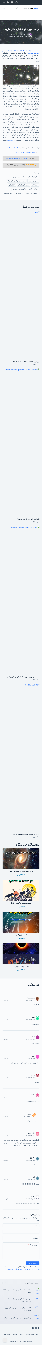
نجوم (18, 36)
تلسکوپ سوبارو (18, 177)
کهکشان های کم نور (32, 193)
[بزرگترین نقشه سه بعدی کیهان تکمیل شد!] (21, 284)
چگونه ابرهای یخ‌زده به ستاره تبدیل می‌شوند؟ (25, 834)
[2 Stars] (33, 165)
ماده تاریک (19, 193)
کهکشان (22, 36)
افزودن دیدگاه (33, 1245)
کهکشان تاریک (33, 189)
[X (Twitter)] (12, 2)
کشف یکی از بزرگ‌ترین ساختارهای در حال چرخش (23, 677)
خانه (37, 1334)
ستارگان (35, 185)
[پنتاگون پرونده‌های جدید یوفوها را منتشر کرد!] (36, 1317)
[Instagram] (8, 2)
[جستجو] (4, 2)
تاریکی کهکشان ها (32, 177)
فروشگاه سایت (30, 1334)
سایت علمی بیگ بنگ (22, 8)
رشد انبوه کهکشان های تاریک (16, 181)
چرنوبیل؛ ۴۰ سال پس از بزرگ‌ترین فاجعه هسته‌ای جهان (18, 1300)
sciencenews (31, 152)
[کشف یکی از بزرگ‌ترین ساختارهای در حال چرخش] (21, 600)
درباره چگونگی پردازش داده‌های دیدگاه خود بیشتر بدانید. (21, 1269)
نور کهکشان (8, 193)
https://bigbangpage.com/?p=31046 (16, 158)
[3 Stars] (31, 165)
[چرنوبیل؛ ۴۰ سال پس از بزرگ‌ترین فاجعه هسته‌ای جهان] (36, 1300)
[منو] (4, 8)
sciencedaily (20, 152)
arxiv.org (10, 140)
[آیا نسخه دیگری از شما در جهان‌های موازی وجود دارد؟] (36, 1309)
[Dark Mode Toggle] (5, 1340)
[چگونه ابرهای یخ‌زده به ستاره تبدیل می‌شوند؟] (21, 757)
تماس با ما (14, 1334)
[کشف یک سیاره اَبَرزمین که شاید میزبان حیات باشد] (36, 1291)
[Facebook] (16, 2)
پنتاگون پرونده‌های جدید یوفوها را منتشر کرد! (17, 1318)
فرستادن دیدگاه (33, 1263)
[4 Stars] (29, 165)
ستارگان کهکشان (23, 185)
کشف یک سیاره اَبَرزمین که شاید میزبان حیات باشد (17, 1291)
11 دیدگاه (12, 36)
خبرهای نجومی (28, 36)
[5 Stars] (27, 165)
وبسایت (35, 1238)
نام (36, 1225)
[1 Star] (35, 165)
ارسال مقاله (7, 1334)
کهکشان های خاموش (19, 189)
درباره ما (22, 1334)
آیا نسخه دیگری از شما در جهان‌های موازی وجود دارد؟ (18, 1309)
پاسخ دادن (6, 1000)
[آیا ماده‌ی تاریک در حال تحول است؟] (21, 442)
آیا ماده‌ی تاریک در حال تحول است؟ (28, 519)
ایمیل (36, 1232)
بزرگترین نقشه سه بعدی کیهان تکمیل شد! (26, 361)
